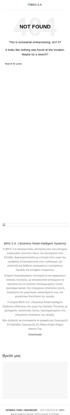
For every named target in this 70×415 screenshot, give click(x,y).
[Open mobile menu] (4, 5)
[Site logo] (35, 4)
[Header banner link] (35, 207)
